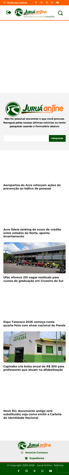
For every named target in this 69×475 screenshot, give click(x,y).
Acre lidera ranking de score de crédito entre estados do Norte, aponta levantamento (32, 233)
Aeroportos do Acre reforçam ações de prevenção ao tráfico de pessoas (32, 186)
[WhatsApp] (52, 3)
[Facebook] (36, 3)
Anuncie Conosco (36, 452)
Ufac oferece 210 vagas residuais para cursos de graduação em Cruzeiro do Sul (33, 279)
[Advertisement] (34, 56)
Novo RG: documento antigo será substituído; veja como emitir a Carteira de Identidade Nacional (32, 414)
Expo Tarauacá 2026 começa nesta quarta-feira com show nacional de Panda (34, 323)
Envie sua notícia (17, 2)
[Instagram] (41, 3)
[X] (47, 3)
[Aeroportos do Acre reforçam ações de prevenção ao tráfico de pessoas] (34, 165)
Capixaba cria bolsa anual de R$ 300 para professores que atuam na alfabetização (33, 368)
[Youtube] (57, 3)
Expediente (36, 458)
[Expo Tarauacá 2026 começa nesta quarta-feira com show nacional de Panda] (34, 302)
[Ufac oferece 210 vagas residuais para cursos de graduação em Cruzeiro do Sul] (34, 257)
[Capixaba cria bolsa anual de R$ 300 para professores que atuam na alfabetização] (34, 347)
